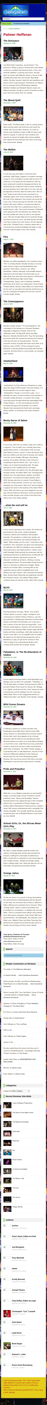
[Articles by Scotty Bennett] (7, 1284)
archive (15, 1226)
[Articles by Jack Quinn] (7, 1327)
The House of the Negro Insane (23, 1112)
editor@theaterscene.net (12, 941)
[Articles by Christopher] (7, 1316)
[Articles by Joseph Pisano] (7, 1294)
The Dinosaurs (11, 41)
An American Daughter (20, 1169)
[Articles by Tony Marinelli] (7, 1262)
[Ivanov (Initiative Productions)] (7, 1107)
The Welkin (9, 149)
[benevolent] (7, 1135)
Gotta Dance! (19, 1018)
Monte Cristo (16, 1068)
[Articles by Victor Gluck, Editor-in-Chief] (7, 1241)
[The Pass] (7, 1192)
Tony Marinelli (18, 1258)
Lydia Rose (17, 1333)
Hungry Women (18, 1207)
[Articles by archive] (7, 1230)
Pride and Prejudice (14, 769)
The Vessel (16, 1197)
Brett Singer (17, 1344)
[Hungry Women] (7, 1210)
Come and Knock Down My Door (25, 1012)
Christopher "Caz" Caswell (23, 1311)
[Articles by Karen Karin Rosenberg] (7, 1369)
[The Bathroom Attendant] (7, 1126)
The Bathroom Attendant (21, 23)
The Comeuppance (13, 301)
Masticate (16, 1141)
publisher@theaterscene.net (14, 936)
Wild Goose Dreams (14, 704)
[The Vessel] (7, 1201)
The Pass (16, 1188)
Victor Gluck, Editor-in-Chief (24, 1236)
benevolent (16, 1131)
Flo (10, 1030)
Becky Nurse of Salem (15, 420)
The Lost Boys (21, 1024)
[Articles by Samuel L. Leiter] (7, 1359)
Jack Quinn (17, 1322)
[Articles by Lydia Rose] (7, 1337)
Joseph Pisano (18, 1290)
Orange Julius (11, 873)
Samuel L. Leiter (19, 1354)
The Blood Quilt (12, 100)
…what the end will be (15, 505)
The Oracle (23, 1053)
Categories (7, 1091)
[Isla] (7, 1154)
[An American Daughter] (7, 1173)
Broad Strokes (17, 1159)
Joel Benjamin (18, 1247)
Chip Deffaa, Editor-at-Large (24, 1301)
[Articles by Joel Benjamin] (7, 1251)
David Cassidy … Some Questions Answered (22, 975)
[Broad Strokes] (7, 1163)
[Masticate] (7, 1144)
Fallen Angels (21, 1036)
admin (14, 1269)
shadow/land (10, 361)
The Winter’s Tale (18, 1178)
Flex (5, 237)
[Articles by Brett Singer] (7, 1348)
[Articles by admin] (7, 1273)
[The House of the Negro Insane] (7, 1116)
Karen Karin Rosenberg (22, 1365)
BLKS (6, 587)
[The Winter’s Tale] (7, 1182)
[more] (29, 93)
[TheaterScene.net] (23, 10)
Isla (14, 1150)
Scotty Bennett (18, 1279)
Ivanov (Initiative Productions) (22, 1103)
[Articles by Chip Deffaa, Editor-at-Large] (7, 1305)
